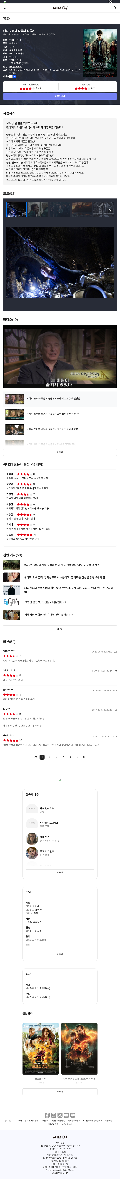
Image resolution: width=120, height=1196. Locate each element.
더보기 (60, 452)
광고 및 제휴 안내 (31, 1120)
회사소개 (18, 1120)
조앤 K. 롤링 (32, 913)
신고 (115, 652)
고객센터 (44, 1120)
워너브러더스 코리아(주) (38, 988)
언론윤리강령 (53, 1124)
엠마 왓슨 (40, 70)
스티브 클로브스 (34, 922)
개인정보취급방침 (58, 1120)
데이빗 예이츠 (15, 66)
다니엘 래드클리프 (17, 70)
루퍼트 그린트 (71, 70)
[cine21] (60, 8)
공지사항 (8, 1120)
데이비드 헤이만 (34, 909)
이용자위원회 (67, 1124)
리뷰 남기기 (60, 96)
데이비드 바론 (33, 906)
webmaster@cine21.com (63, 1170)
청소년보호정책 (74, 1120)
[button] (110, 211)
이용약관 (108, 1120)
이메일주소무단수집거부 (92, 1120)
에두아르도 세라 (34, 931)
